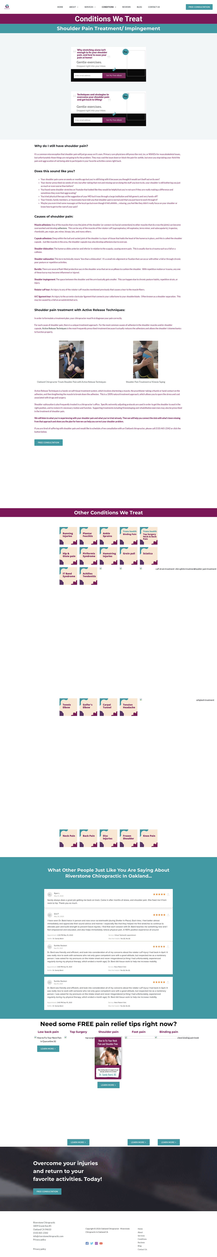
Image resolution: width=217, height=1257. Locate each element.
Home (140, 1229)
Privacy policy (39, 1239)
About (140, 1232)
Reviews (141, 1242)
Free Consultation (47, 1191)
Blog (140, 1246)
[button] (77, 7)
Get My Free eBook (114, 75)
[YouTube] (101, 1243)
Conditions (142, 1239)
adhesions (62, 228)
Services (141, 1236)
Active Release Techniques (54, 328)
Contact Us (142, 1249)
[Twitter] (91, 1243)
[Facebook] (87, 1243)
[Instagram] (96, 1243)
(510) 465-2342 (40, 1233)
